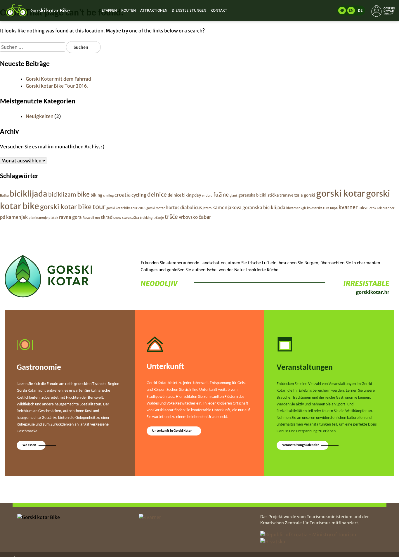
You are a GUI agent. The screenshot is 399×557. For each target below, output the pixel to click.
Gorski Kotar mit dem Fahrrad (58, 79)
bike (83, 194)
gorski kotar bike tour (72, 207)
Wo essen (29, 445)
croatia (123, 195)
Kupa (334, 208)
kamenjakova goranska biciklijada (248, 207)
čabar (205, 217)
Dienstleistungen (189, 10)
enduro (207, 195)
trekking (146, 218)
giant (233, 195)
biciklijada (28, 194)
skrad (106, 217)
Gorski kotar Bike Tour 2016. (57, 86)
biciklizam (62, 194)
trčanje (158, 218)
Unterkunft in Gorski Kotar (172, 431)
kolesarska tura (318, 208)
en (351, 10)
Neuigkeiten (39, 116)
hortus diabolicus (184, 207)
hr (341, 10)
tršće (171, 216)
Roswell (88, 218)
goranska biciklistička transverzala (270, 195)
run (97, 218)
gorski (309, 195)
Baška (4, 195)
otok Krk (375, 208)
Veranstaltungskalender (300, 445)
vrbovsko (188, 217)
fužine (221, 194)
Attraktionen (153, 10)
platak (53, 218)
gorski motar (155, 208)
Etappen (109, 10)
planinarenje (38, 218)
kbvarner (293, 208)
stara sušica (130, 218)
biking (96, 195)
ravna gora (70, 217)
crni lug (108, 195)
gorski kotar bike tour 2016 (125, 208)
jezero (207, 208)
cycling (138, 195)
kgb (303, 208)
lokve (363, 207)
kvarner (348, 207)
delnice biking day (184, 195)
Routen (128, 10)
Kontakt (219, 10)
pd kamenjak (14, 217)
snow (117, 218)
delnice (157, 194)
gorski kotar (340, 193)
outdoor (388, 208)
